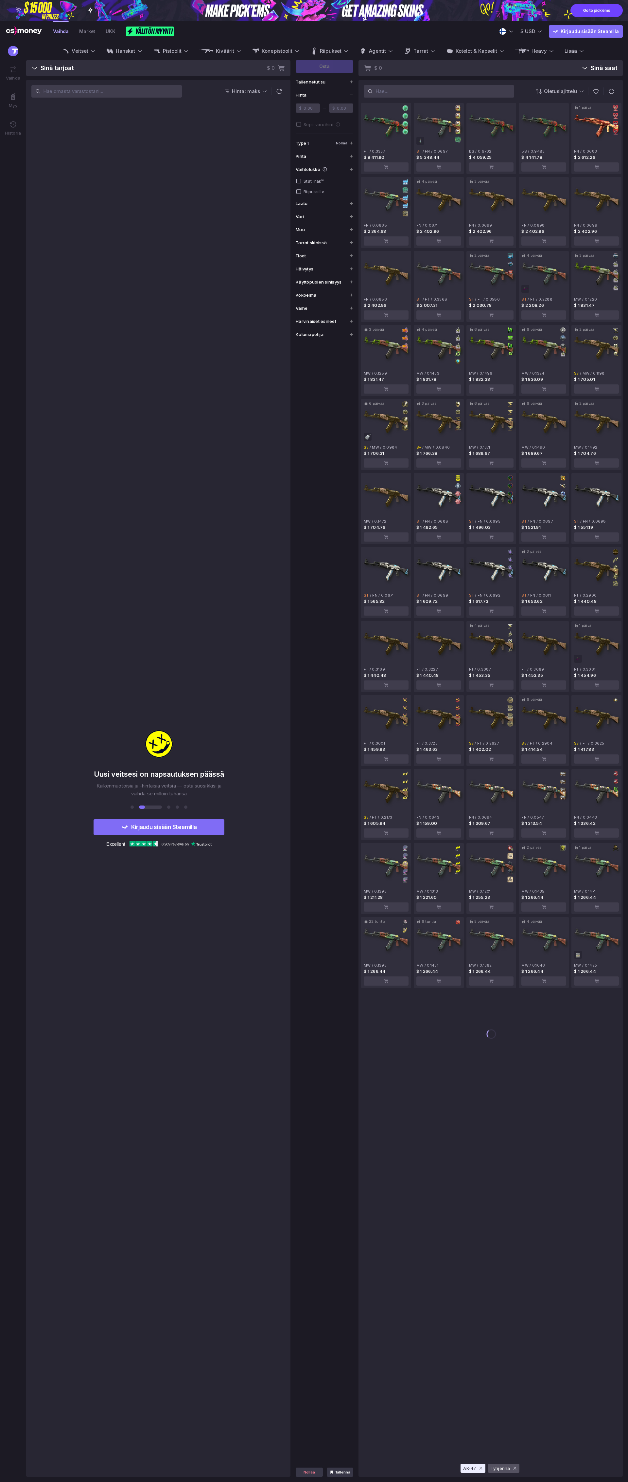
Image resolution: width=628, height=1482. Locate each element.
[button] (279, 91)
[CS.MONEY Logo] (24, 31)
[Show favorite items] (596, 91)
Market (87, 31)
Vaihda (61, 31)
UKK (110, 31)
